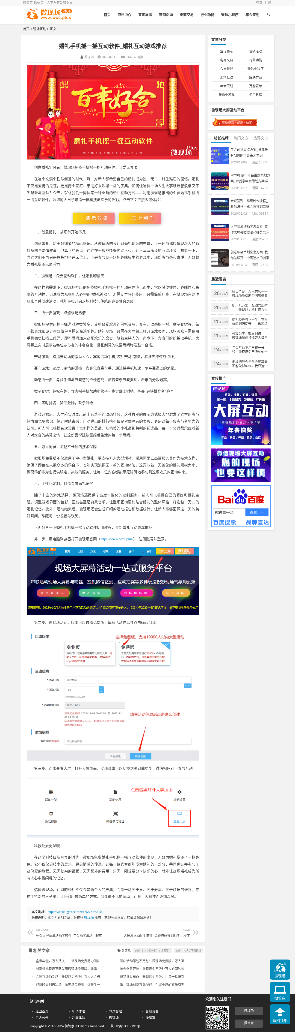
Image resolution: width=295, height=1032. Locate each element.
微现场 (89, 57)
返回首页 (41, 1011)
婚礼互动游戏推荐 (188, 950)
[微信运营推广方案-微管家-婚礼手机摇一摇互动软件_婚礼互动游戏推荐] (48, 18)
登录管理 (115, 1011)
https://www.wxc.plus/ (116, 539)
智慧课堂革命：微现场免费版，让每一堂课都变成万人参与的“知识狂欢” (171, 976)
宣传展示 (145, 15)
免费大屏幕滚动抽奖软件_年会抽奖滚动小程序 (69, 932)
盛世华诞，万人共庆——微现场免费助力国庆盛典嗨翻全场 (78, 961)
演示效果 (97, 218)
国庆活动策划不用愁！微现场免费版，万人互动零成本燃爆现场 (165, 961)
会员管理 (226, 68)
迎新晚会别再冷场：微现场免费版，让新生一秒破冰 (73, 985)
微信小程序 (230, 15)
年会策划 (252, 15)
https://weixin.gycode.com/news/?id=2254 (75, 912)
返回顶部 (280, 1021)
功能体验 (78, 1018)
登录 (259, 3)
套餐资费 (152, 1011)
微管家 (150, 1018)
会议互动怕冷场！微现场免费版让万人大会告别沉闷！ (74, 976)
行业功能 (207, 15)
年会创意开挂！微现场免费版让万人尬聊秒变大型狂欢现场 (162, 969)
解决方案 (255, 77)
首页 (107, 15)
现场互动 (39, 29)
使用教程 (255, 94)
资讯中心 (124, 15)
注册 (268, 3)
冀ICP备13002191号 (125, 1026)
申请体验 (78, 1011)
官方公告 (41, 1018)
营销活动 (166, 15)
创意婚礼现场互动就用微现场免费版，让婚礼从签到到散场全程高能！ (86, 969)
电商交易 (187, 15)
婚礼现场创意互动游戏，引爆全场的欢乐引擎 (152, 985)
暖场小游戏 (226, 94)
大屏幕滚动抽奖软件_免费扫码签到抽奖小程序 (157, 932)
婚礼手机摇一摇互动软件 (152, 950)
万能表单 (255, 86)
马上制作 (143, 218)
